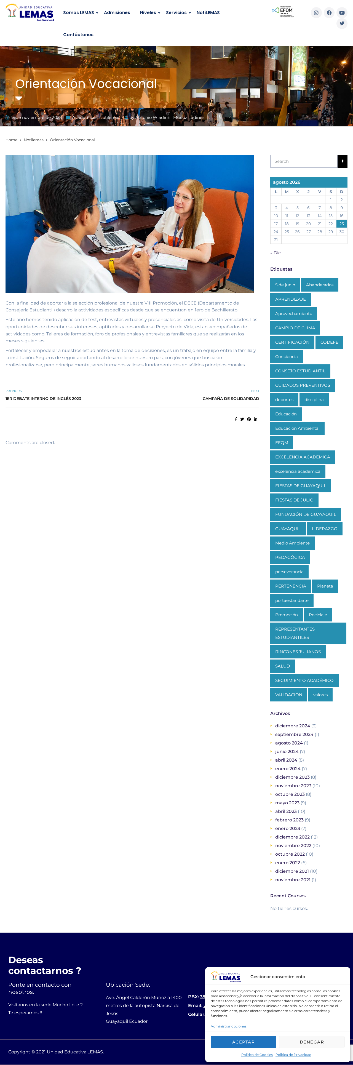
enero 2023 (287, 828)
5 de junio (285, 284)
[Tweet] (242, 419)
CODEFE (329, 342)
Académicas (84, 117)
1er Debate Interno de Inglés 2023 (43, 398)
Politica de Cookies (257, 1055)
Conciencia (286, 356)
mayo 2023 (287, 802)
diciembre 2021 (292, 871)
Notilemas (109, 117)
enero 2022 (287, 862)
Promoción (286, 614)
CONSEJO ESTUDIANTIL (300, 370)
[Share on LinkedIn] (255, 419)
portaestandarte (292, 600)
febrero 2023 (289, 820)
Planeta (325, 586)
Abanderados (319, 284)
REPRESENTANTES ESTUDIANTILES (295, 633)
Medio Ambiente (292, 543)
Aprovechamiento (293, 313)
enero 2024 (288, 768)
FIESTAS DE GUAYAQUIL (300, 485)
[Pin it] (249, 419)
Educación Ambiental (297, 428)
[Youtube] (341, 12)
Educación (286, 414)
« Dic (275, 252)
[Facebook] (329, 12)
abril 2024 (286, 760)
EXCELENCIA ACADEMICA (302, 457)
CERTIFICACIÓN (292, 342)
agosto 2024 (289, 743)
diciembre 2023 (292, 777)
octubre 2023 (290, 794)
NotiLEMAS (208, 12)
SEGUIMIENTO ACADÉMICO (304, 680)
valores (320, 694)
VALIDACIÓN (288, 694)
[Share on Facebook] (236, 419)
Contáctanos (78, 34)
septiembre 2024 (294, 734)
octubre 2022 (290, 854)
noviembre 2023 (293, 785)
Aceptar (243, 1042)
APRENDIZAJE (290, 299)
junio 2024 (287, 751)
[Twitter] (341, 23)
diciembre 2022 (292, 837)
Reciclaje (318, 614)
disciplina (314, 399)
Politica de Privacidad (293, 1055)
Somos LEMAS (78, 12)
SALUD (282, 666)
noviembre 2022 (293, 845)
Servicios (176, 12)
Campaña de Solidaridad (231, 398)
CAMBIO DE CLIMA (295, 327)
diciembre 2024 (292, 725)
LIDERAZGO (325, 528)
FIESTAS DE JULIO (294, 500)
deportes (284, 399)
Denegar (312, 1042)
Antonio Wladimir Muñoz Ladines (169, 117)
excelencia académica (297, 471)
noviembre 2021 (293, 879)
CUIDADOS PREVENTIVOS (302, 385)
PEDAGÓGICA (290, 557)
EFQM (281, 442)
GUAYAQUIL (288, 528)
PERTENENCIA (290, 586)
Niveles (148, 12)
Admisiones (117, 12)
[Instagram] (316, 12)
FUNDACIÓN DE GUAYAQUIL (305, 514)
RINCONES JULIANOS (298, 651)
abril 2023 (286, 811)
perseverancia (289, 571)
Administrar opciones (229, 1026)
